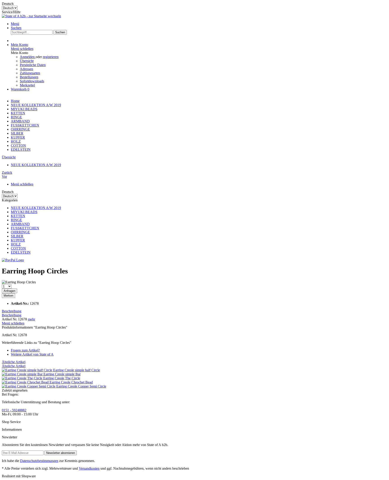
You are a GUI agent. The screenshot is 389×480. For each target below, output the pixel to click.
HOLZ (16, 244)
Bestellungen (29, 77)
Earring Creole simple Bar (62, 374)
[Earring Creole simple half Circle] (27, 370)
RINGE (16, 220)
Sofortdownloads (32, 81)
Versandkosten (89, 468)
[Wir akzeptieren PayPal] (13, 260)
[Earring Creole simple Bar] (22, 374)
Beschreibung (11, 311)
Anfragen (9, 291)
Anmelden (28, 57)
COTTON (18, 248)
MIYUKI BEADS (24, 212)
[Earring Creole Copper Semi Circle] (29, 386)
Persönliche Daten (33, 65)
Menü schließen (22, 49)
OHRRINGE (20, 232)
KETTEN (18, 216)
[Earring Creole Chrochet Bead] (26, 382)
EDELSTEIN (21, 252)
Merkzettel (27, 85)
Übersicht (27, 61)
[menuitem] (199, 24)
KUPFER (18, 240)
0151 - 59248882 (14, 410)
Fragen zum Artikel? (25, 350)
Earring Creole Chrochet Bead (71, 382)
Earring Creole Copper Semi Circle (81, 386)
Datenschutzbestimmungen (39, 461)
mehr (31, 319)
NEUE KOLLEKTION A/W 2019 (36, 208)
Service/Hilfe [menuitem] (11, 12)
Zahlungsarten (30, 73)
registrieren (51, 57)
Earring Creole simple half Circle (76, 370)
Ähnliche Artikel (13, 362)
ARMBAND (20, 224)
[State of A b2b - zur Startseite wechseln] (31, 16)
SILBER (17, 236)
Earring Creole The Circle (61, 378)
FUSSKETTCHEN (25, 228)
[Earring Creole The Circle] (22, 378)
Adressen (26, 69)
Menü (15, 24)
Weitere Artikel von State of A (32, 354)
